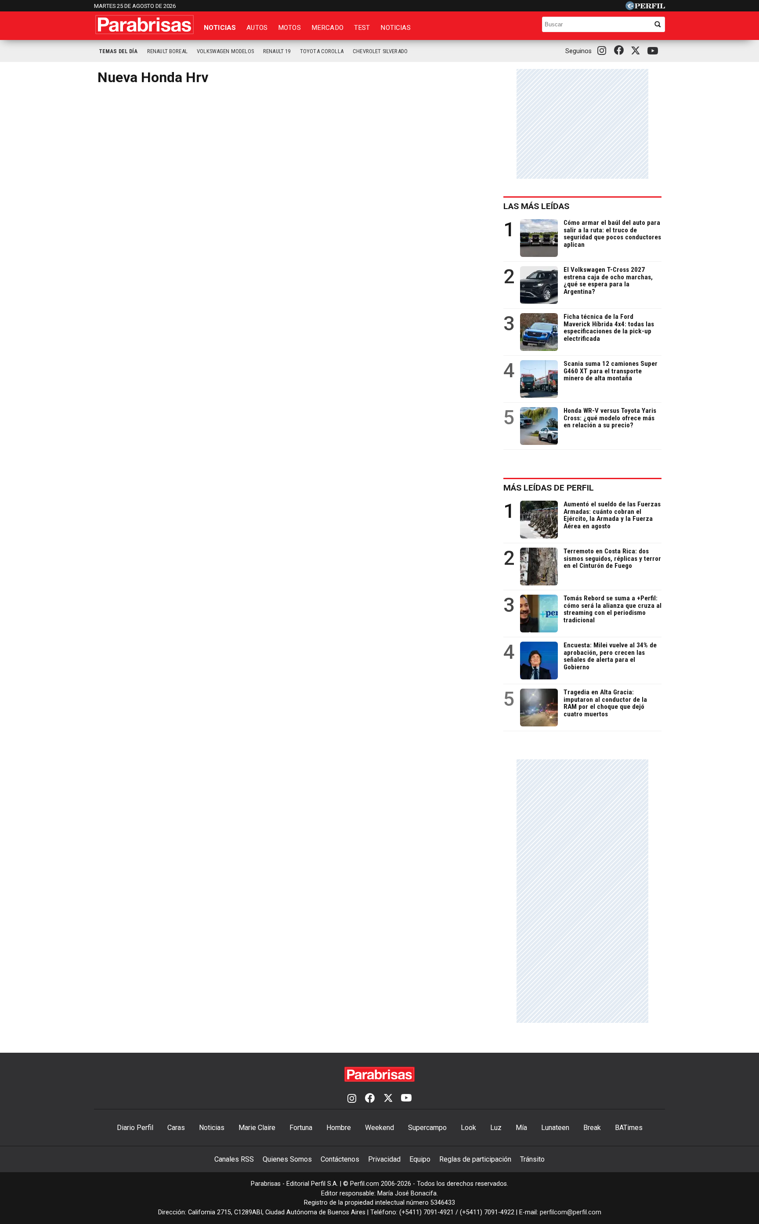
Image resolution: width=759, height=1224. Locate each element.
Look (468, 1127)
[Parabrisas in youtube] (654, 51)
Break (592, 1127)
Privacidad (384, 1159)
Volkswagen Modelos (225, 51)
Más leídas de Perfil (548, 488)
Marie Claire (257, 1127)
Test (362, 28)
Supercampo (427, 1127)
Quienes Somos (287, 1159)
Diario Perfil (135, 1127)
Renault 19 (277, 51)
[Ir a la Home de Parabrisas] (144, 25)
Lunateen (555, 1127)
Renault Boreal (167, 51)
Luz (496, 1127)
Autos (256, 28)
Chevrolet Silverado (380, 51)
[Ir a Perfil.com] (645, 8)
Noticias (220, 28)
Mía (521, 1127)
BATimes (629, 1127)
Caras (176, 1127)
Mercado (327, 28)
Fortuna (300, 1127)
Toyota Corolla (321, 51)
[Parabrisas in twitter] (637, 51)
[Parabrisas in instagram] (604, 51)
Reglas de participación (475, 1159)
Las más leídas (536, 206)
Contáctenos (340, 1159)
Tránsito (532, 1159)
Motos (289, 28)
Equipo (419, 1159)
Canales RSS (234, 1159)
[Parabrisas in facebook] (620, 51)
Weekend (379, 1127)
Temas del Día (118, 51)
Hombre (338, 1127)
